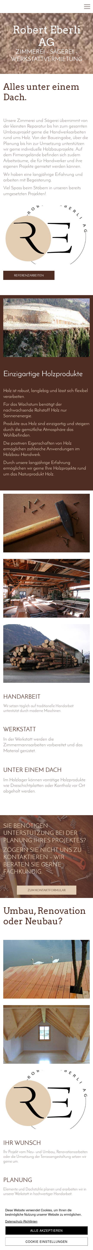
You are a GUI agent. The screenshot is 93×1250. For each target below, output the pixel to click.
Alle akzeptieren (46, 1230)
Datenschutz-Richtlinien (21, 1221)
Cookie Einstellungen (46, 1241)
